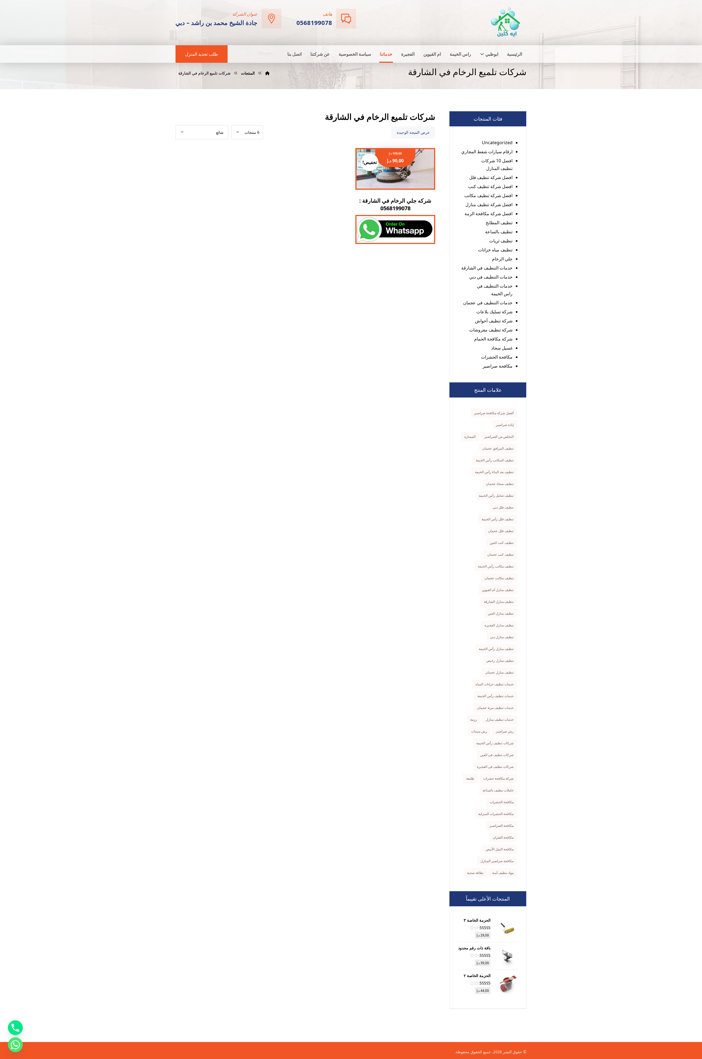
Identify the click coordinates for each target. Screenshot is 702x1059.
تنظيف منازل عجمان (499, 672)
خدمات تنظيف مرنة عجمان (495, 707)
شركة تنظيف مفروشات (491, 330)
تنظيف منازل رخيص (500, 660)
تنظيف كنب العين (502, 542)
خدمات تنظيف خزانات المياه (494, 684)
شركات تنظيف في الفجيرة (495, 766)
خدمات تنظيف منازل (500, 719)
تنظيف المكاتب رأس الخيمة (495, 460)
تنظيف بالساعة (499, 232)
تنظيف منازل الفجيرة (499, 625)
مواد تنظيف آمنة (503, 872)
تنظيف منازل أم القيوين (498, 589)
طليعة (470, 778)
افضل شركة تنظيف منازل (489, 204)
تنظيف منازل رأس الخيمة (496, 648)
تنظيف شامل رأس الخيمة (496, 495)
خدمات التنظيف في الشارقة (487, 268)
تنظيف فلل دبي (503, 507)
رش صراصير (505, 731)
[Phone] (15, 1027)
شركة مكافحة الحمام (493, 339)
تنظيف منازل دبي (502, 637)
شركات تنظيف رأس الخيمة (495, 743)
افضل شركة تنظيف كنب (490, 186)
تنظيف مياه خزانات (495, 250)
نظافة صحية (475, 872)
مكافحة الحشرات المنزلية (496, 813)
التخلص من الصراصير (499, 436)
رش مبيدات (479, 731)
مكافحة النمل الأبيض (500, 849)
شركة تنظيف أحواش (494, 321)
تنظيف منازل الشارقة (499, 601)
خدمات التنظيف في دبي (491, 277)
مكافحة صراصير (498, 366)
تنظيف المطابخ (499, 223)
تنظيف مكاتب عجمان (499, 578)
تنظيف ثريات (501, 241)
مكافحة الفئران (503, 837)
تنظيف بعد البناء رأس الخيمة (494, 472)
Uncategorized (497, 143)
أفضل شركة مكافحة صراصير (494, 413)
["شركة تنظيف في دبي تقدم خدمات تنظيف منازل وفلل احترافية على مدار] (505, 22)
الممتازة (469, 436)
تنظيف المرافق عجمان (498, 448)
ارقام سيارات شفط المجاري (487, 152)
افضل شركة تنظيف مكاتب (488, 195)
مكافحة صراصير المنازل (497, 861)
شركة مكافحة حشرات (498, 778)
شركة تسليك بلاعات (494, 312)
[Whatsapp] (15, 1044)
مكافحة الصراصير (501, 825)
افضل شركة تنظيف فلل (491, 177)
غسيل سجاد (502, 348)
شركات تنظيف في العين (497, 755)
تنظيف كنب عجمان (500, 554)
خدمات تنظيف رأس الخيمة (495, 696)
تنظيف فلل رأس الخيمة (498, 519)
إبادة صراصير (505, 424)
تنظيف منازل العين (501, 613)
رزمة (473, 719)
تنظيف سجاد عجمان (500, 483)
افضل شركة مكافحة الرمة (489, 214)
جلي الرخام (502, 259)
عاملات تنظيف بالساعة (498, 790)
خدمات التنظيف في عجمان (488, 303)
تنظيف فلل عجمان (501, 531)
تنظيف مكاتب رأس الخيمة (496, 566)
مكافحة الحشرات (497, 357)
